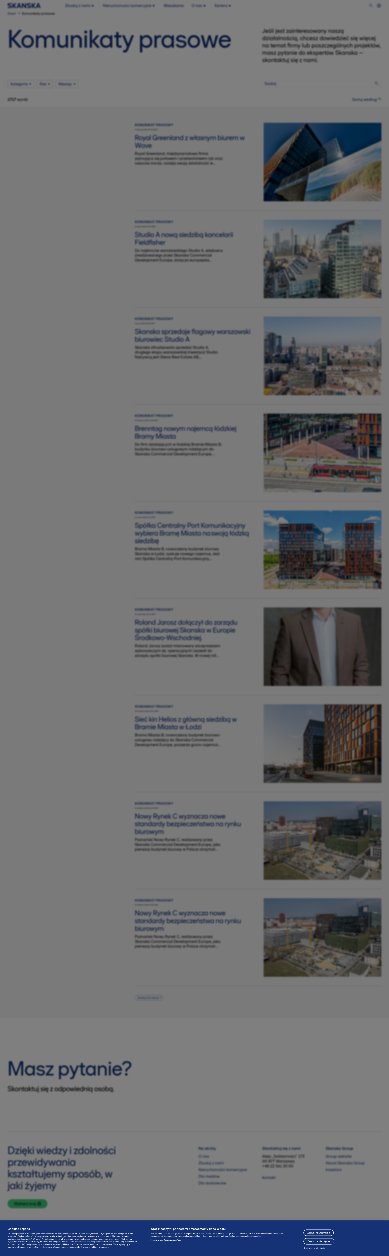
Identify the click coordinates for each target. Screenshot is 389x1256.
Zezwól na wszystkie (318, 1232)
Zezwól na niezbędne (318, 1241)
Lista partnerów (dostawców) (165, 1240)
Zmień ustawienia (313, 1248)
